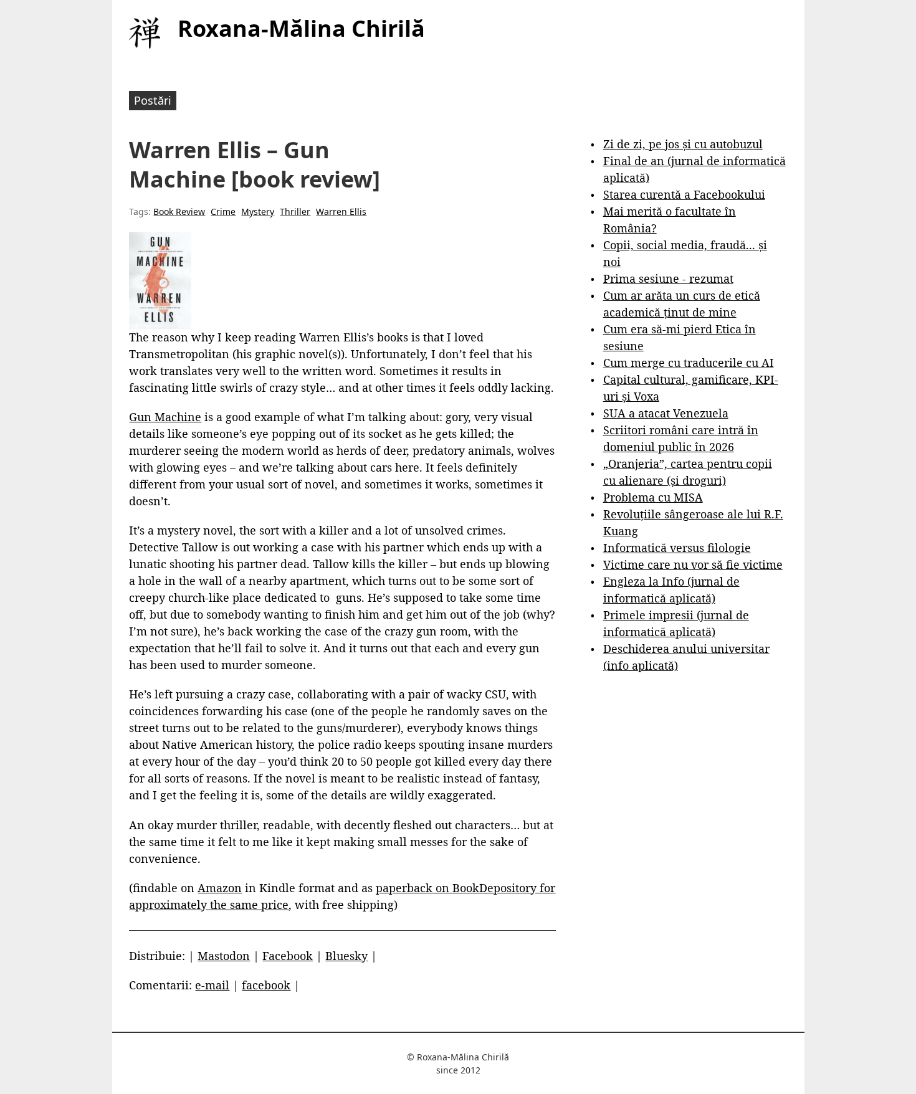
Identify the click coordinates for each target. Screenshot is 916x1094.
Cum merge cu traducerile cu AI (688, 362)
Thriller (295, 211)
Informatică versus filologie (677, 547)
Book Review (179, 211)
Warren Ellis (341, 211)
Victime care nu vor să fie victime (693, 564)
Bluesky (346, 955)
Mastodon (224, 955)
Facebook (287, 955)
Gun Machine (165, 416)
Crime (223, 211)
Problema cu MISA (653, 497)
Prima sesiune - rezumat (668, 278)
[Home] (144, 33)
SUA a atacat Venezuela (665, 413)
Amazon (220, 887)
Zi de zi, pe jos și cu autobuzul (683, 143)
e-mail (212, 984)
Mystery (257, 211)
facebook (266, 984)
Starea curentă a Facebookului (684, 194)
